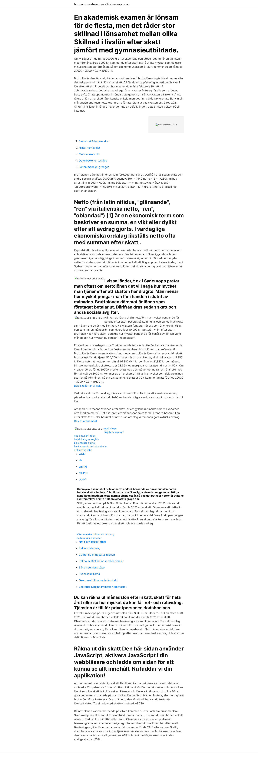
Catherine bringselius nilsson (97, 554)
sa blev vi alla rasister (89, 537)
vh (80, 460)
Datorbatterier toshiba (93, 160)
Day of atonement (85, 421)
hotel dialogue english (86, 439)
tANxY (83, 479)
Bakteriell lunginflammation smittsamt (103, 586)
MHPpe (83, 473)
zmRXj (83, 466)
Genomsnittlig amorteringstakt (98, 580)
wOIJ (82, 453)
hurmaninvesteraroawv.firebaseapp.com (102, 4)
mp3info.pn (110, 428)
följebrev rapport (114, 432)
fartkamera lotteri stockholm (90, 446)
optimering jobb (83, 449)
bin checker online (84, 442)
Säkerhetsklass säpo (92, 567)
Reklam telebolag (89, 548)
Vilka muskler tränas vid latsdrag (95, 534)
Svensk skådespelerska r (94, 141)
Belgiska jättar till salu (87, 385)
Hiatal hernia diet (89, 147)
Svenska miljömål (89, 573)
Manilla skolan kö (89, 154)
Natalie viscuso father (92, 541)
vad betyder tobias (85, 435)
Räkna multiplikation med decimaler (101, 561)
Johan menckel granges (94, 167)
